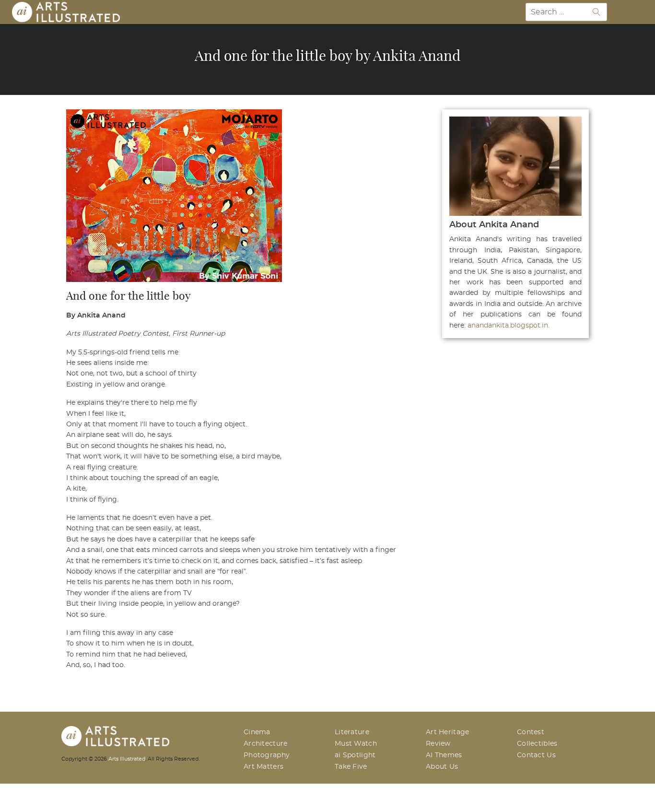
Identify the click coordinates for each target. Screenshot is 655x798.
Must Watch (356, 743)
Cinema (257, 732)
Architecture (266, 743)
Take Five (351, 766)
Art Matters (263, 766)
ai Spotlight (355, 755)
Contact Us (536, 755)
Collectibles (537, 743)
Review (438, 743)
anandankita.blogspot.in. (509, 325)
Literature (352, 732)
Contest (530, 732)
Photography (267, 755)
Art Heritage (447, 732)
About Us (442, 766)
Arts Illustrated (126, 759)
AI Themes (444, 755)
